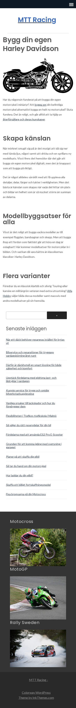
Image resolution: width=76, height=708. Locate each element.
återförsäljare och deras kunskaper (24, 119)
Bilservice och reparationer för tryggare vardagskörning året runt (30, 354)
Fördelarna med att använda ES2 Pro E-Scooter (34, 434)
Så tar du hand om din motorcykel (26, 466)
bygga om (40, 104)
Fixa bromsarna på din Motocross (26, 494)
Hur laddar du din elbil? (19, 475)
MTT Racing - (38, 680)
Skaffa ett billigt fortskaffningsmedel (28, 484)
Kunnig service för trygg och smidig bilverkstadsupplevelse (27, 392)
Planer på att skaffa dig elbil (22, 456)
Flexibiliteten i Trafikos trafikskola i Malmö (31, 415)
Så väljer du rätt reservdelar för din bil (28, 425)
